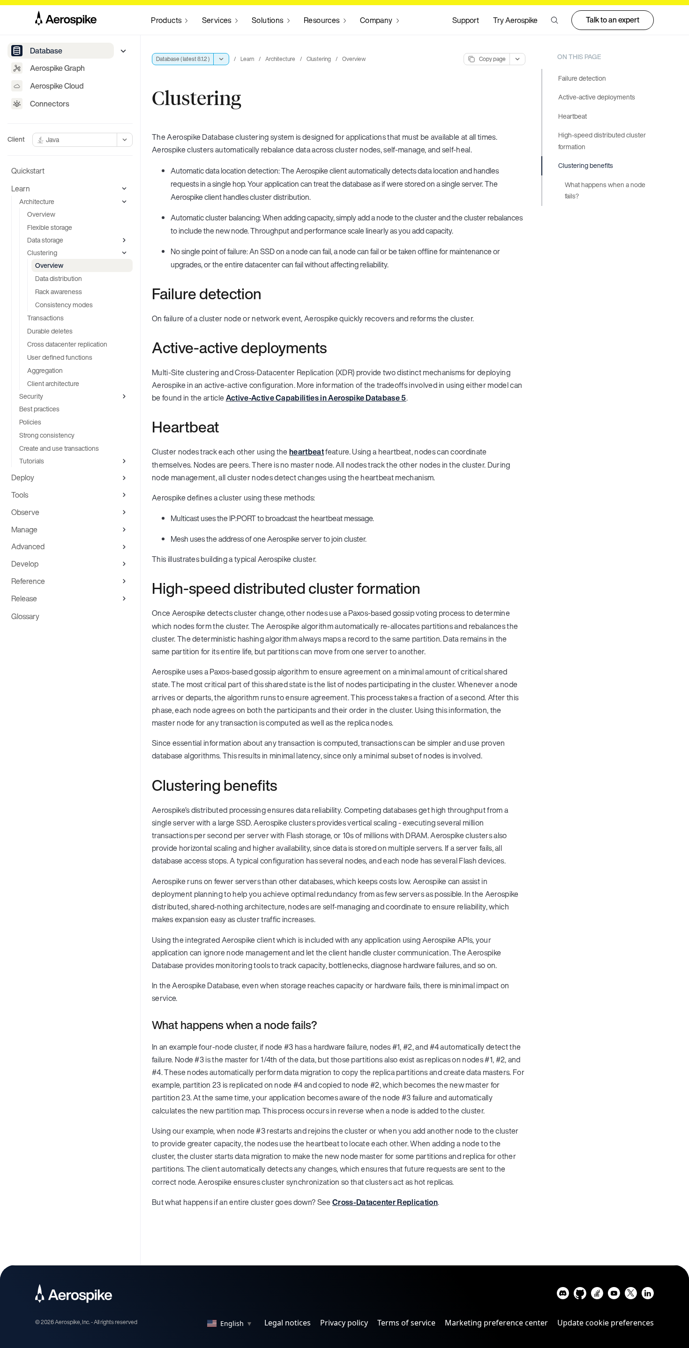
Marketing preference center (496, 1323)
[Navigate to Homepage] (66, 20)
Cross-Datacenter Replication (385, 1202)
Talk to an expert (612, 19)
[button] (554, 20)
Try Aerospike (515, 20)
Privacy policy (344, 1323)
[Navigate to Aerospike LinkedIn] (647, 1295)
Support (465, 20)
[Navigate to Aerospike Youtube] (613, 1295)
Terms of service (406, 1323)
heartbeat (306, 451)
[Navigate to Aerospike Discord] (563, 1295)
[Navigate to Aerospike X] (630, 1295)
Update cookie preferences (605, 1323)
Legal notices (287, 1323)
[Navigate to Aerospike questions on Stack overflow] (597, 1295)
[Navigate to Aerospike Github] (580, 1295)
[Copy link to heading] (267, 293)
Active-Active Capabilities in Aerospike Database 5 (316, 397)
